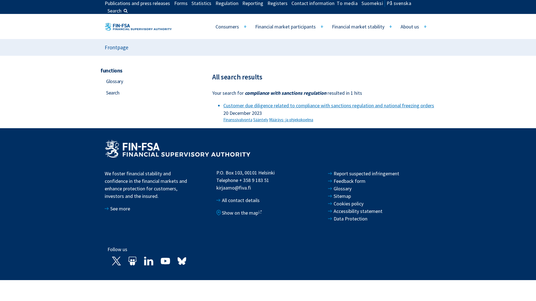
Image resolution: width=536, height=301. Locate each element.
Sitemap (342, 196)
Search (114, 11)
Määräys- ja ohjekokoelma (291, 119)
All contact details (241, 200)
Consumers (227, 26)
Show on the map (240, 213)
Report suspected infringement (367, 173)
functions (111, 70)
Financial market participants (285, 26)
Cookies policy (348, 203)
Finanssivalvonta (237, 119)
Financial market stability (358, 26)
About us (410, 26)
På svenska (399, 3)
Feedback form (349, 181)
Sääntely (260, 119)
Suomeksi (372, 3)
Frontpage (116, 47)
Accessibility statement (358, 211)
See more (120, 208)
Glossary (114, 81)
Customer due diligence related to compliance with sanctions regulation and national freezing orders (328, 105)
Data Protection (350, 218)
